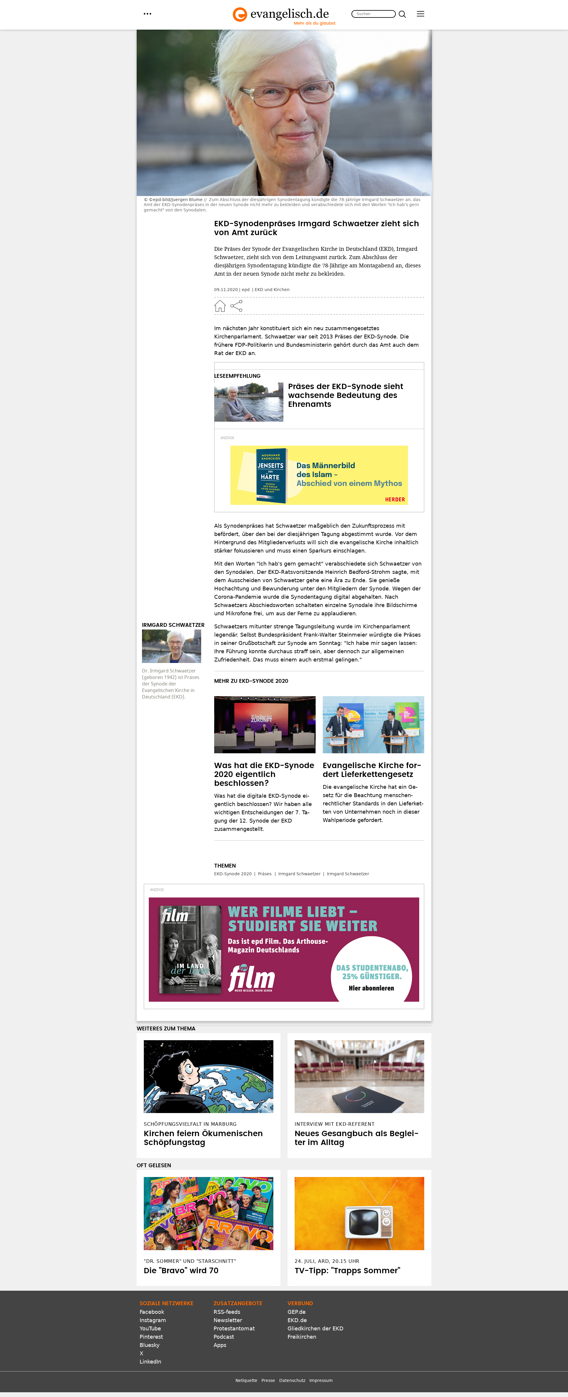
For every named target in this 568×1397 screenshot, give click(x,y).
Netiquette (246, 1380)
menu (147, 13)
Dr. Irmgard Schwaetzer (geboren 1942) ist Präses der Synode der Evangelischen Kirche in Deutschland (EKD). (170, 684)
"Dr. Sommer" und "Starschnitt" (190, 1261)
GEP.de (297, 1312)
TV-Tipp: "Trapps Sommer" (347, 1271)
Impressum (321, 1380)
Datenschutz (292, 1380)
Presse (268, 1380)
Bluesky (150, 1345)
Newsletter (228, 1320)
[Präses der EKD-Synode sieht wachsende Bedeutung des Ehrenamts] (248, 402)
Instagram (153, 1320)
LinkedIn (150, 1362)
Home (220, 306)
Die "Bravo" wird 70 (181, 1271)
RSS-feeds (227, 1312)
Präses (265, 873)
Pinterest (151, 1337)
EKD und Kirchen (272, 289)
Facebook (152, 1312)
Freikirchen (302, 1337)
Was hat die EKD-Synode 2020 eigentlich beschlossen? (264, 774)
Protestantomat (234, 1328)
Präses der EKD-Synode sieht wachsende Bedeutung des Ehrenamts (345, 395)
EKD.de (297, 1320)
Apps (220, 1345)
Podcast (224, 1337)
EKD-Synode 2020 (233, 873)
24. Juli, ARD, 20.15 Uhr (327, 1261)
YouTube (150, 1328)
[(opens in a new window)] (319, 475)
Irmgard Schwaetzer (299, 873)
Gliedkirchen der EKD (315, 1328)
